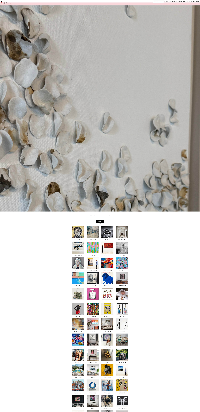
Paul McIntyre (78, 388)
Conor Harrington (107, 266)
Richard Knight (107, 388)
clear (100, 223)
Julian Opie (122, 327)
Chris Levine (77, 266)
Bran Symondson (77, 251)
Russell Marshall (122, 404)
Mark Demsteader (93, 358)
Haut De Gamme (122, 312)
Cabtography (107, 251)
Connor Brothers (93, 266)
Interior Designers (179, 1)
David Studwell (122, 281)
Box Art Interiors (122, 235)
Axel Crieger (107, 235)
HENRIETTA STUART (78, 327)
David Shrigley (107, 281)
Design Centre (185, 1)
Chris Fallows (122, 251)
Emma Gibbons (107, 297)
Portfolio (190, 1)
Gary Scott (77, 312)
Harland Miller (107, 312)
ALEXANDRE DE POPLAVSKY (77, 235)
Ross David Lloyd (107, 404)
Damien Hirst (122, 266)
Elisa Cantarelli (92, 297)
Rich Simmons (122, 388)
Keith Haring (92, 343)
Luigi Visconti (122, 343)
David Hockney (77, 281)
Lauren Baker (107, 343)
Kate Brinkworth (78, 343)
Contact (197, 1)
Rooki (92, 404)
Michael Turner (122, 358)
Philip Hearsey (92, 388)
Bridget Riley (92, 251)
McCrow (107, 358)
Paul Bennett (122, 373)
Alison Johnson (92, 235)
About (194, 1)
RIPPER (77, 404)
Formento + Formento (122, 297)
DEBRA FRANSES (77, 297)
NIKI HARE (92, 373)
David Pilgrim (93, 281)
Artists (170, 1)
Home (167, 1)
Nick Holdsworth (77, 373)
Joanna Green (107, 327)
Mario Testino (77, 358)
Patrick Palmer (107, 373)
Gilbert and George (93, 312)
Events (173, 1)
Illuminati (92, 327)
